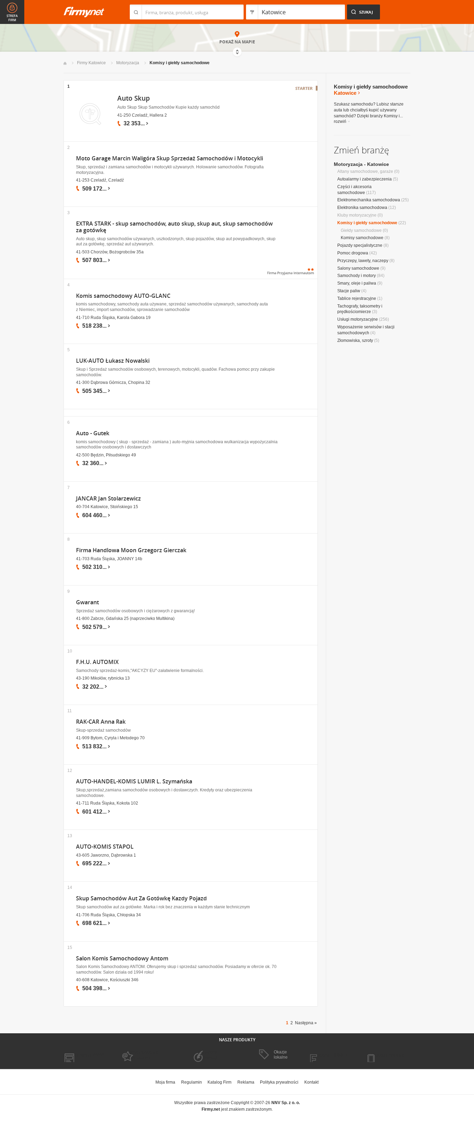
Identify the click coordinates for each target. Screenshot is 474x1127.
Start (65, 63)
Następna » (306, 1022)
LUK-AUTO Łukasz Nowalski (113, 360)
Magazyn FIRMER (330, 1055)
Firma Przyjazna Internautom (142, 1055)
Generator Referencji (208, 1055)
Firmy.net (84, 12)
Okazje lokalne (281, 1054)
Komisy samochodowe (362, 237)
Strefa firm (12, 18)
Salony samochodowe (358, 268)
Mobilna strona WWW (84, 1055)
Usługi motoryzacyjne (357, 319)
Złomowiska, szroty (355, 340)
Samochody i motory (356, 275)
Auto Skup (133, 98)
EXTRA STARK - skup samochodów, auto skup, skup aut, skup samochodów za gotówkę (174, 227)
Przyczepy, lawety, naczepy (362, 260)
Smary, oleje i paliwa (356, 283)
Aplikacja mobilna (387, 1055)
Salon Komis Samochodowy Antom (122, 958)
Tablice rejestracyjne (356, 298)
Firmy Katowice (91, 62)
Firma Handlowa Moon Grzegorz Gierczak (131, 550)
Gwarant (87, 602)
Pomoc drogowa (352, 253)
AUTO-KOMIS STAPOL (105, 846)
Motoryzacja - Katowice (361, 164)
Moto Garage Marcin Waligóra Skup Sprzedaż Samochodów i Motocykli (169, 158)
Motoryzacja (127, 62)
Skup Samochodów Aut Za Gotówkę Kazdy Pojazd (141, 898)
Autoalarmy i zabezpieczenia (364, 179)
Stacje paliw (348, 290)
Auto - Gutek (92, 433)
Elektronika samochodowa (362, 207)
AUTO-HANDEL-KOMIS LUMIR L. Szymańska (134, 781)
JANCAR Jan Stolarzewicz (108, 498)
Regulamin (191, 1082)
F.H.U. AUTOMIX (97, 662)
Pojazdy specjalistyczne (359, 245)
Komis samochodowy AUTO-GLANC (123, 296)
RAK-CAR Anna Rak (101, 721)
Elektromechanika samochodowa (368, 199)
